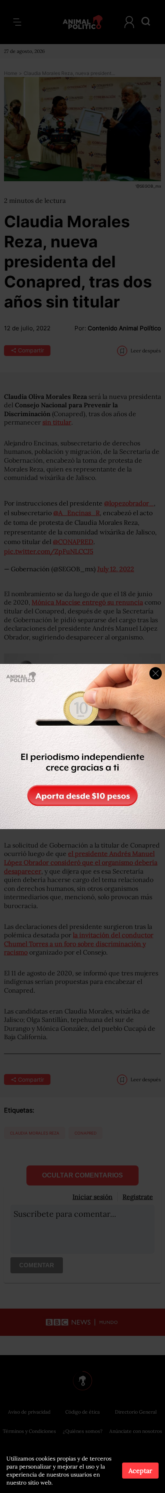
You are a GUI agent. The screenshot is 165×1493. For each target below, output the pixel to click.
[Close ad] (155, 673)
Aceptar (140, 1471)
